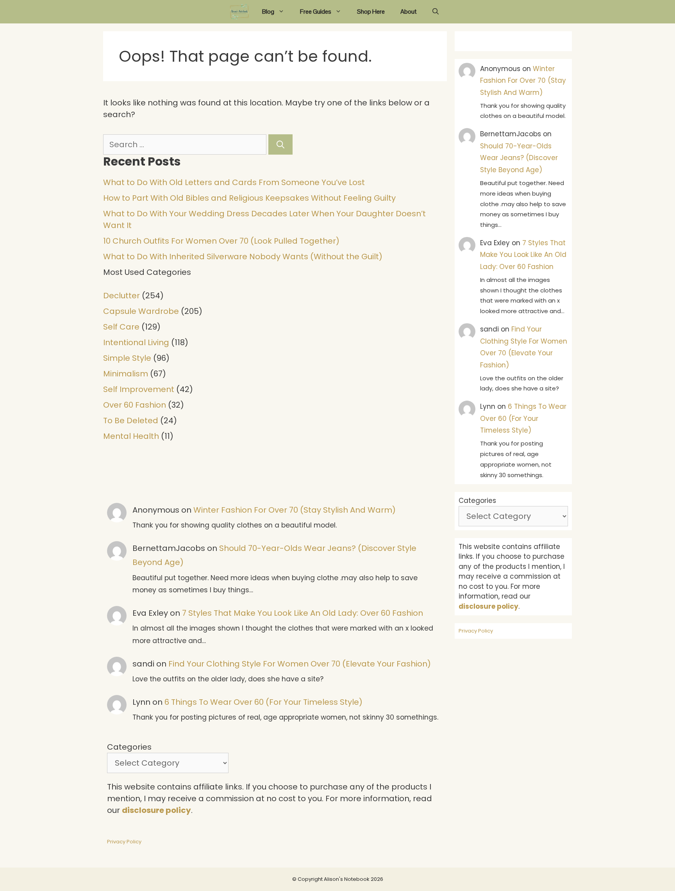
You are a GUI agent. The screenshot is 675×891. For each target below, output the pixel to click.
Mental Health (131, 436)
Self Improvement (138, 389)
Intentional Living (136, 342)
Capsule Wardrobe (141, 311)
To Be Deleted (130, 420)
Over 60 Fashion (134, 404)
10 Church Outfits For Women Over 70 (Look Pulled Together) (221, 240)
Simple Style (127, 358)
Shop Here (371, 11)
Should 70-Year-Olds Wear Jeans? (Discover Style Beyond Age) (519, 158)
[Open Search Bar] (435, 11)
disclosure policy (156, 810)
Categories (129, 746)
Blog (268, 11)
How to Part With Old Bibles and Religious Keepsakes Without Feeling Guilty (249, 197)
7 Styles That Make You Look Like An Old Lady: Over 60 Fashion (302, 613)
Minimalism (125, 373)
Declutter (121, 295)
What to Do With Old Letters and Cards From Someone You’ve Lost (234, 182)
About (408, 11)
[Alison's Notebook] (239, 11)
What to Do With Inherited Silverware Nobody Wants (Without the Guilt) (242, 256)
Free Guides (315, 11)
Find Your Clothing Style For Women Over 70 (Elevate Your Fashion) (299, 663)
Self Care (121, 326)
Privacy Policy (124, 841)
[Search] (280, 144)
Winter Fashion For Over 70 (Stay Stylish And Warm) (294, 509)
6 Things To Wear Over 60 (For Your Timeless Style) (263, 702)
